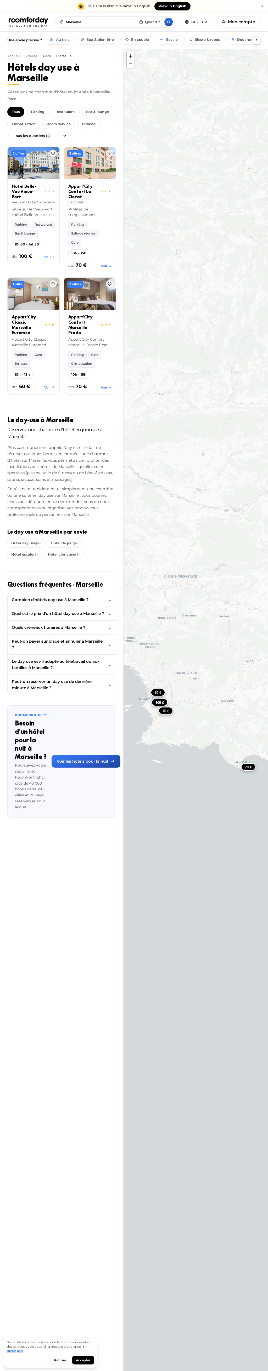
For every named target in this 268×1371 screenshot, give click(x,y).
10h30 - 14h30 (27, 244)
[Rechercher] (168, 22)
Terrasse (89, 124)
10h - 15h (78, 253)
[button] (131, 56)
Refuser (60, 1360)
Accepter (83, 1360)
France (31, 56)
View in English (172, 6)
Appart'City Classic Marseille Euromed (24, 324)
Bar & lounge (97, 112)
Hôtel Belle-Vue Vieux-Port (24, 191)
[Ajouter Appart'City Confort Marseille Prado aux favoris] (109, 284)
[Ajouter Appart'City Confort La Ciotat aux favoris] (109, 153)
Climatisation (24, 124)
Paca (47, 56)
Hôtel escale (24, 554)
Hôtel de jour (65, 543)
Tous (16, 112)
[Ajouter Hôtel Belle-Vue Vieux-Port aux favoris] (53, 153)
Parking (37, 112)
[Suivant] (256, 40)
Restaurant (65, 112)
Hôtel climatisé (64, 554)
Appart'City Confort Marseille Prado (80, 324)
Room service (59, 124)
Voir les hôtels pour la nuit (82, 761)
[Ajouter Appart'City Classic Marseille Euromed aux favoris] (53, 284)
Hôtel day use (26, 543)
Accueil (14, 56)
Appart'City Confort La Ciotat (80, 191)
